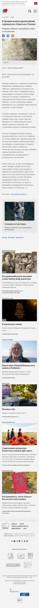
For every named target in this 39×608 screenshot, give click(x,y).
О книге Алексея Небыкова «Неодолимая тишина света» (19, 329)
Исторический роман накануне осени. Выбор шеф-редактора (17, 277)
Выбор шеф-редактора (9, 250)
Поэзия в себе (8, 409)
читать (22, 524)
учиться (25, 526)
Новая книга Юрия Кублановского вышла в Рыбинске (18, 366)
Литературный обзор (8, 422)
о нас (24, 528)
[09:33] (19, 300)
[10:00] (19, 252)
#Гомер (4, 237)
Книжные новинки (7, 340)
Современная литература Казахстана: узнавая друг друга (17, 449)
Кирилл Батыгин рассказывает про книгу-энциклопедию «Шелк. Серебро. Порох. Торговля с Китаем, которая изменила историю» (19, 505)
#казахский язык (14, 465)
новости (14, 524)
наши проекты (16, 528)
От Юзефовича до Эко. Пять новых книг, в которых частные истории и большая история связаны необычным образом (19, 285)
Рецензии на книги (7, 298)
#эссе (16, 417)
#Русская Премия (24, 465)
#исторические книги (13, 293)
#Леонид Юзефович (8, 291)
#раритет (19, 237)
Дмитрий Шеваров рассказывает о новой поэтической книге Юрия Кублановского (16, 373)
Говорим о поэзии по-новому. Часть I (14, 413)
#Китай (20, 511)
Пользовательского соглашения (17, 5)
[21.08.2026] (19, 385)
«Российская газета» (19, 194)
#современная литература (10, 334)
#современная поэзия (8, 378)
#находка (11, 237)
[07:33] (19, 342)
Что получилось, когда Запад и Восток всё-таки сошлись (16, 497)
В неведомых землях (12, 324)
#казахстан (5, 465)
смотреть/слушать (17, 526)
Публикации (5, 383)
